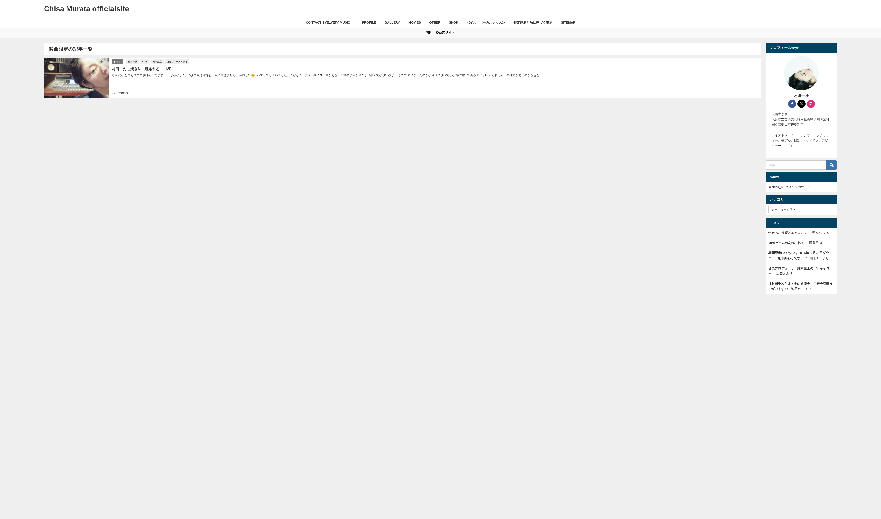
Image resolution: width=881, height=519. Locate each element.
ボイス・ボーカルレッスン (486, 22)
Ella (782, 273)
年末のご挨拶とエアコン (786, 232)
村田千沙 (132, 61)
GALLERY (392, 22)
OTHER (434, 22)
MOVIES (414, 22)
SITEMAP (568, 22)
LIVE (145, 61)
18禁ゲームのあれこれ (784, 242)
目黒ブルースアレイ (177, 61)
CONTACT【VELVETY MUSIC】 (329, 22)
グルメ (117, 62)
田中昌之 (157, 61)
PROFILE (369, 22)
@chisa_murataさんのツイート (791, 186)
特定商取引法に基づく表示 (533, 22)
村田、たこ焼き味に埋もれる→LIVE (142, 69)
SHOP (453, 22)
